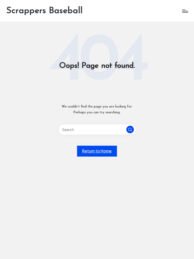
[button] (130, 129)
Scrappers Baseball (44, 11)
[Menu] (184, 11)
